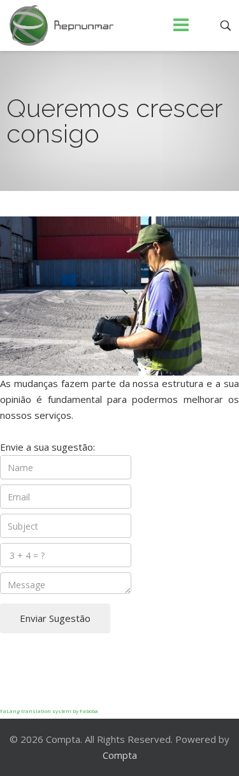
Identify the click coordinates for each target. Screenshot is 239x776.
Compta (120, 755)
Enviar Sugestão (55, 618)
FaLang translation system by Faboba (49, 710)
